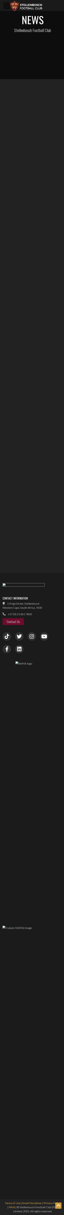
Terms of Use (12, 1203)
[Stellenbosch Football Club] (35, 5)
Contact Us (13, 621)
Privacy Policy (52, 1203)
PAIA (12, 1207)
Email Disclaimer (32, 1203)
